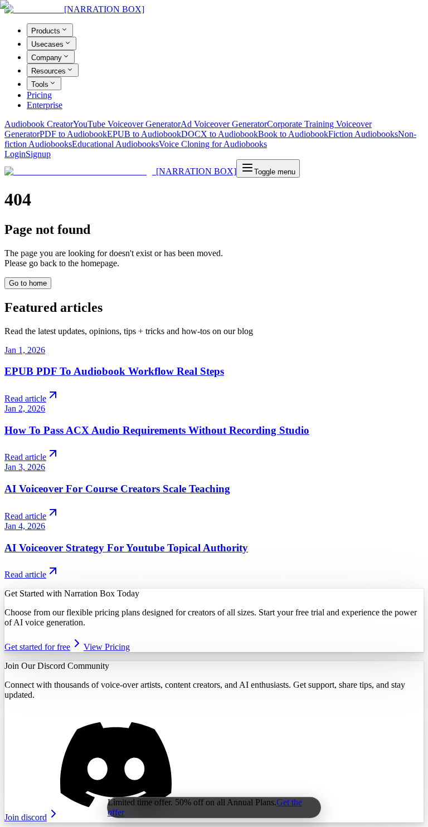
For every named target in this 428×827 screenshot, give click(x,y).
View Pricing (107, 647)
